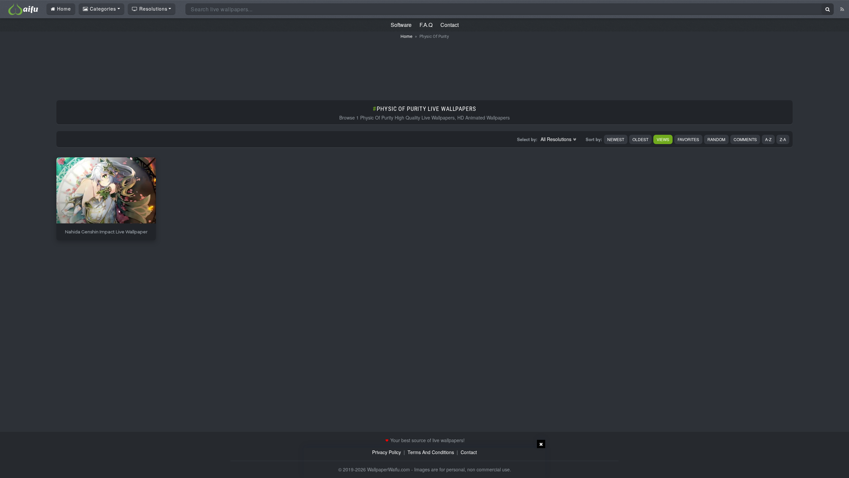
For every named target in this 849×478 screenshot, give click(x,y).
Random (716, 139)
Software (401, 25)
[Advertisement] (424, 66)
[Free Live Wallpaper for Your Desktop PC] (23, 8)
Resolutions (152, 8)
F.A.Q (426, 25)
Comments (745, 139)
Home (63, 8)
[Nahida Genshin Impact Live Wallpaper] (106, 190)
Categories (102, 8)
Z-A (783, 139)
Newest (615, 139)
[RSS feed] (842, 9)
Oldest (640, 139)
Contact (449, 25)
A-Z (768, 139)
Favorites (688, 139)
